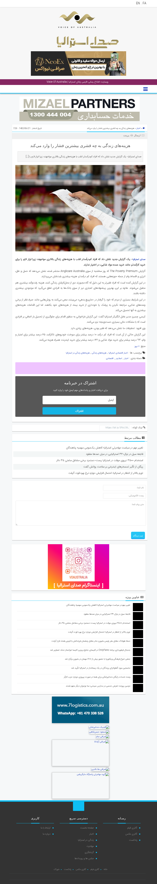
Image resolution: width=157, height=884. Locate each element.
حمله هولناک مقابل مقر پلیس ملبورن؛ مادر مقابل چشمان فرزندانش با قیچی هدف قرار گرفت (91, 641)
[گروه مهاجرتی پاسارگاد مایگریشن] (80, 798)
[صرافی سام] (102, 737)
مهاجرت (90, 846)
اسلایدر (119, 358)
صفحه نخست (87, 828)
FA (144, 3)
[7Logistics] (80, 724)
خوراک (56, 869)
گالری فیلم (132, 828)
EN (138, 3)
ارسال (137, 135)
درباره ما (46, 834)
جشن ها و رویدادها (84, 858)
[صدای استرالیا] (71, 31)
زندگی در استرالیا (86, 840)
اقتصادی (109, 358)
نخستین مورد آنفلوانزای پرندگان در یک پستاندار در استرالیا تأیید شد (100, 668)
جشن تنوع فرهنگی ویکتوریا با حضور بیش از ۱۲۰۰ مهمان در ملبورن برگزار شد (97, 659)
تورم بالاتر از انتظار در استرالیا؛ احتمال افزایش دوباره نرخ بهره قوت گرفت (105, 473)
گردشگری (89, 852)
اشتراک (79, 411)
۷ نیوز (137, 346)
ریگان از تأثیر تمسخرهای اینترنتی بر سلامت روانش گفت (113, 467)
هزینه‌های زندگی (99, 353)
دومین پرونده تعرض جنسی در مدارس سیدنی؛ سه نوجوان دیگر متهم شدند (98, 686)
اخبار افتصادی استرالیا (118, 353)
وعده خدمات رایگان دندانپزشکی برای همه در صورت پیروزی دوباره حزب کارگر (97, 677)
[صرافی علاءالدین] (100, 769)
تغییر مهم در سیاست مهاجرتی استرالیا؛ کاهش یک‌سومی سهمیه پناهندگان (104, 448)
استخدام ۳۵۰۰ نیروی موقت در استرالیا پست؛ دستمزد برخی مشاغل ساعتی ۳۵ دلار (99, 460)
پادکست (133, 840)
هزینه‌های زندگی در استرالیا (78, 353)
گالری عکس (131, 834)
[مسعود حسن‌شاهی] (99, 732)
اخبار (138, 128)
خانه (105, 869)
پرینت (126, 135)
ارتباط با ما (45, 828)
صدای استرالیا (139, 259)
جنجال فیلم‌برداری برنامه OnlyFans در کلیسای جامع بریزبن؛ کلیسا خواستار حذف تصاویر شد (90, 650)
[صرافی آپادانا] (80, 766)
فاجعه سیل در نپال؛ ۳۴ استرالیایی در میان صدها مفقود (114, 454)
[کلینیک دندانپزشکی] (99, 727)
